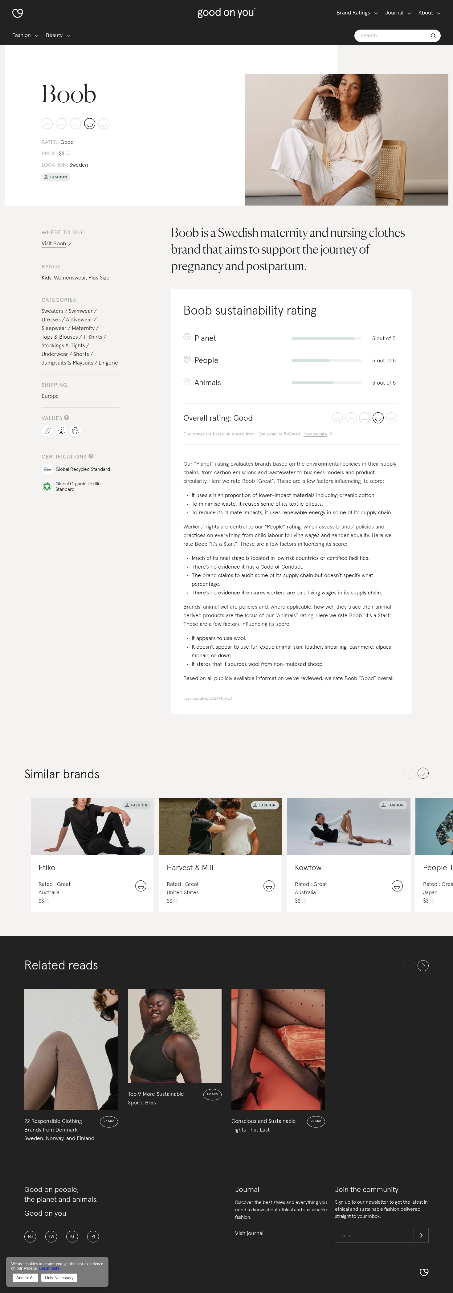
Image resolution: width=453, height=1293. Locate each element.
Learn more (49, 1268)
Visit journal (249, 1233)
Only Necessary (59, 1277)
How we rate (315, 434)
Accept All (25, 1277)
